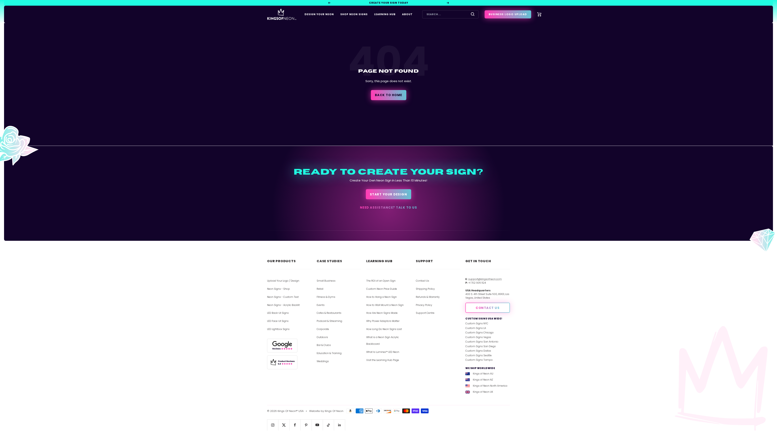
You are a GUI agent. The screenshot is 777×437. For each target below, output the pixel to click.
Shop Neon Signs (354, 14)
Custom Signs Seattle (478, 355)
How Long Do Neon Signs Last (384, 329)
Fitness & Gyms (326, 297)
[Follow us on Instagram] (272, 425)
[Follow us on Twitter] (283, 425)
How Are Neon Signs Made (382, 313)
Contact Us (422, 280)
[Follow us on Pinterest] (306, 425)
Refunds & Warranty (428, 297)
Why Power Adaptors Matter (382, 321)
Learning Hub (385, 14)
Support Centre (425, 313)
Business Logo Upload (508, 14)
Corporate (323, 329)
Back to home (388, 95)
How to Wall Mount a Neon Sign (385, 305)
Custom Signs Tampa (479, 360)
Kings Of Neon (334, 411)
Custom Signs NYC (476, 323)
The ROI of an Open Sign (381, 280)
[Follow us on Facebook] (294, 425)
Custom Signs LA (475, 328)
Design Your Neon (319, 14)
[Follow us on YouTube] (317, 425)
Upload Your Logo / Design (283, 280)
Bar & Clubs (324, 345)
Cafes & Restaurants (329, 313)
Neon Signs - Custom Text (283, 297)
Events (321, 305)
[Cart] (539, 14)
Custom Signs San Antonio (481, 341)
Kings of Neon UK (483, 392)
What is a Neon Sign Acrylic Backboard (382, 340)
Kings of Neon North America (490, 385)
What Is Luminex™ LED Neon (382, 352)
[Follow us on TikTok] (328, 425)
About (407, 14)
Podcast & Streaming (329, 321)
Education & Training (329, 353)
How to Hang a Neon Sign (381, 297)
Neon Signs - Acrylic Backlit (283, 305)
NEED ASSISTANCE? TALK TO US (388, 207)
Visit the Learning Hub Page (382, 360)
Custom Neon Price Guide (381, 289)
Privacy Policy (424, 305)
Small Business (326, 280)
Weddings (323, 361)
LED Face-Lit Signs (278, 321)
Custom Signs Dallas (478, 350)
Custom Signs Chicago (479, 332)
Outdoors (322, 337)
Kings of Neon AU (483, 373)
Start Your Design (388, 194)
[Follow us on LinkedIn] (339, 425)
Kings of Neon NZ (483, 379)
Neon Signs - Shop (278, 289)
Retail (320, 289)
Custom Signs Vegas (478, 337)
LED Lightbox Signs (278, 329)
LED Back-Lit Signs (278, 313)
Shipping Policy (425, 289)
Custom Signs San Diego (480, 346)
